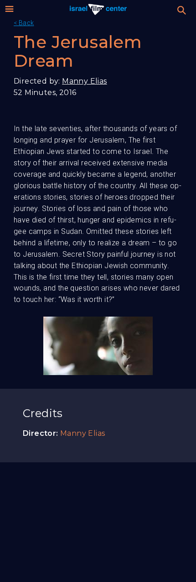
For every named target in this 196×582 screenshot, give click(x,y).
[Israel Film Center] (98, 9)
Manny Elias (84, 81)
